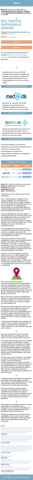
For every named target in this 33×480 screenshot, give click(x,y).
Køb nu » (17, 47)
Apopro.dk (4, 57)
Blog (9, 477)
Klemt (16, 3)
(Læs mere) (11, 34)
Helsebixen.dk (12, 55)
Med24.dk (21, 55)
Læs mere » (16, 42)
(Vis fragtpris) (12, 37)
